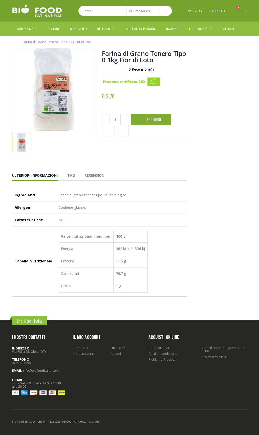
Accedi (116, 353)
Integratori (106, 28)
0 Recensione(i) (141, 69)
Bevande (53, 28)
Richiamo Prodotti (162, 359)
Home (14, 41)
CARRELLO (217, 11)
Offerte (229, 28)
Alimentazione (27, 28)
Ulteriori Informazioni (35, 175)
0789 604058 (21, 362)
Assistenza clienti (215, 357)
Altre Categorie (201, 28)
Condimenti (78, 28)
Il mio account (83, 353)
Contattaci (80, 347)
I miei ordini (119, 347)
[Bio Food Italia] (37, 11)
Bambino (172, 28)
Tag (71, 175)
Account (196, 10)
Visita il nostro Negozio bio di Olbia (223, 349)
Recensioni (94, 175)
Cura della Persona (141, 28)
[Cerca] (165, 11)
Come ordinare (159, 347)
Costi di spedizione (162, 353)
